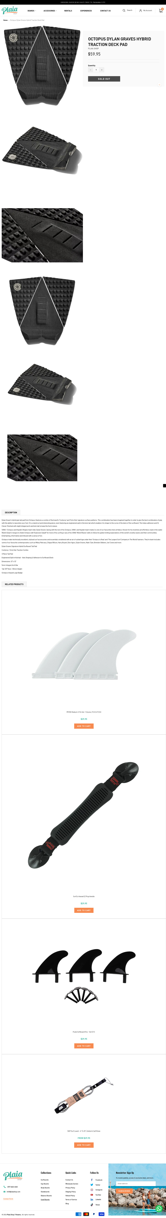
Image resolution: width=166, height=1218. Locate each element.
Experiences (86, 11)
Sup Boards (45, 1184)
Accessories (49, 11)
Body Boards (45, 1188)
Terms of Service (71, 1199)
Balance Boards (46, 1196)
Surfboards (45, 1180)
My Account (147, 10)
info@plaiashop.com (13, 1192)
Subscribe (124, 1191)
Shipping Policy (70, 1192)
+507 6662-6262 (12, 1187)
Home (5, 20)
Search (129, 10)
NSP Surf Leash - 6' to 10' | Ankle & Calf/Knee (84, 1131)
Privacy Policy (70, 1188)
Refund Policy (70, 1196)
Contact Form (8, 1199)
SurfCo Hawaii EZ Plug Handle (84, 896)
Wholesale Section (71, 1184)
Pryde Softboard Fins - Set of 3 (84, 1032)
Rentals (68, 11)
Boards (31, 11)
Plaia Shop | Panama (14, 1215)
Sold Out (104, 78)
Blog (67, 1203)
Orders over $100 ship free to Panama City (83, 2)
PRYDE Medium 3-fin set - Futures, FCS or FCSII (84, 712)
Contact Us (105, 11)
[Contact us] (159, 1208)
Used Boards (45, 1199)
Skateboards (45, 1192)
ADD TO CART (84, 726)
